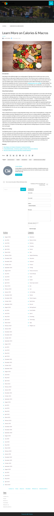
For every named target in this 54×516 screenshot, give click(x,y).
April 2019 (7, 481)
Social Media (32, 310)
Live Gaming (32, 292)
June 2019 (7, 475)
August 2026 (8, 237)
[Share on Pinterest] (20, 155)
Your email (30, 198)
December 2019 (8, 457)
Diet (31, 252)
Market (31, 295)
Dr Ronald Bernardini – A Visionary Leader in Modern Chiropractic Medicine (21, 148)
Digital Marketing (34, 255)
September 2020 (8, 432)
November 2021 (8, 392)
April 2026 (7, 249)
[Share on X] (10, 155)
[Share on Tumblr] (26, 155)
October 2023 (8, 337)
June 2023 (7, 350)
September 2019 (8, 466)
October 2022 (8, 365)
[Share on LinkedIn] (13, 155)
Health (18, 159)
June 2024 (7, 313)
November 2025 (8, 261)
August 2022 (8, 371)
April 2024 (7, 319)
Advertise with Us (43, 488)
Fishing (31, 267)
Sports (31, 313)
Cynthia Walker (7, 38)
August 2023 (8, 344)
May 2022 (7, 377)
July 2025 (7, 273)
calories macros (11, 159)
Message (30, 209)
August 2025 (8, 270)
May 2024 (7, 316)
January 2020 (8, 454)
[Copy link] (32, 155)
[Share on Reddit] (23, 155)
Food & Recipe (33, 273)
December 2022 (8, 359)
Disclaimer (28, 488)
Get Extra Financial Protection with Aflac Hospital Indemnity (17, 150)
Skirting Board (33, 307)
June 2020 (7, 441)
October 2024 (8, 301)
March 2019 (7, 484)
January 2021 (8, 423)
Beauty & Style (33, 240)
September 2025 (8, 267)
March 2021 (7, 417)
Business (32, 243)
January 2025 (8, 292)
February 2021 (8, 420)
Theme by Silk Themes (27, 514)
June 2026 (7, 243)
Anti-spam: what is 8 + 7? (33, 223)
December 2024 (8, 295)
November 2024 (8, 298)
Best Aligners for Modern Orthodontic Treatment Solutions (17, 147)
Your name (30, 192)
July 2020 (7, 438)
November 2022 (8, 362)
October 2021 (8, 396)
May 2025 (7, 279)
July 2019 (7, 472)
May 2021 (7, 411)
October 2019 (8, 463)
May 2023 (7, 353)
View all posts (19, 174)
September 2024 (8, 304)
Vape (31, 322)
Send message (32, 228)
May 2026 (7, 246)
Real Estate (32, 301)
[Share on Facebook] (7, 155)
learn (30, 159)
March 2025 (7, 286)
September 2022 (8, 368)
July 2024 (7, 310)
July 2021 (7, 405)
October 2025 (8, 264)
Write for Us (35, 488)
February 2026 (8, 255)
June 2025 (7, 276)
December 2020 (8, 426)
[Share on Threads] (29, 155)
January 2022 (8, 389)
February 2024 (8, 325)
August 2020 (8, 435)
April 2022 (7, 380)
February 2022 (8, 386)
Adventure (32, 237)
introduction (24, 159)
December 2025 (8, 258)
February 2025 (8, 289)
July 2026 (7, 240)
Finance (31, 264)
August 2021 (8, 402)
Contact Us (11, 488)
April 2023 (7, 356)
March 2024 (7, 322)
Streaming (32, 316)
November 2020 (8, 429)
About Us (22, 488)
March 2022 (7, 383)
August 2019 (8, 469)
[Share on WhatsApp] (16, 155)
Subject (29, 203)
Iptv (30, 286)
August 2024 (8, 307)
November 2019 (8, 460)
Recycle (31, 304)
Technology (32, 319)
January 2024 (8, 328)
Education (32, 258)
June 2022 (7, 374)
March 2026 (7, 252)
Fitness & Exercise (34, 270)
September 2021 (8, 399)
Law (30, 289)
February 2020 (8, 451)
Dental (31, 249)
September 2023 (8, 341)
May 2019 (7, 478)
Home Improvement (34, 282)
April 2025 (7, 282)
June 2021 (7, 408)
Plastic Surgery (33, 298)
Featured (32, 261)
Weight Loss (32, 325)
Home (16, 488)
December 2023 (8, 331)
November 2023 (8, 334)
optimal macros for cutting (39, 159)
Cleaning (32, 246)
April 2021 (7, 414)
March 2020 (7, 448)
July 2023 (7, 347)
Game (31, 276)
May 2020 (7, 445)
